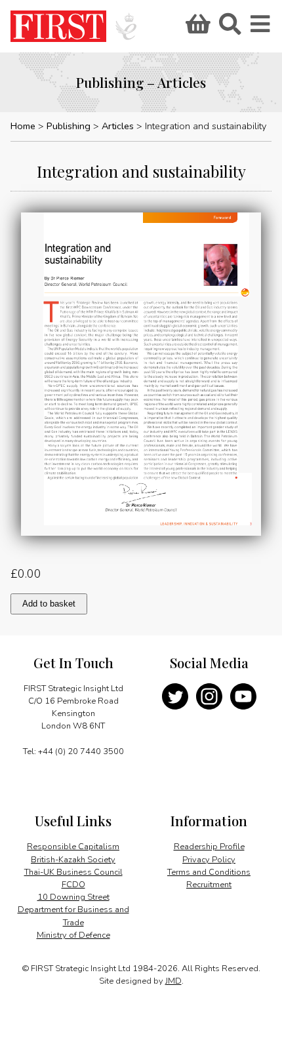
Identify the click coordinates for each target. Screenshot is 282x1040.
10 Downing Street (73, 897)
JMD (173, 981)
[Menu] (261, 28)
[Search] (229, 28)
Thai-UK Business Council (73, 872)
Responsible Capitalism (73, 846)
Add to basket (48, 604)
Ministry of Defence (73, 935)
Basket (196, 28)
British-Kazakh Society (73, 860)
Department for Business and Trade (73, 916)
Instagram (209, 696)
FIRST (58, 26)
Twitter (175, 696)
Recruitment (209, 884)
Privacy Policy (208, 860)
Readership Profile (209, 846)
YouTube (243, 696)
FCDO (73, 884)
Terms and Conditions (209, 872)
